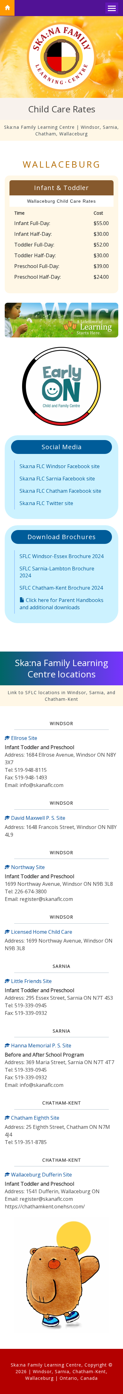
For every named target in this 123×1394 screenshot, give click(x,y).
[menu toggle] (111, 8)
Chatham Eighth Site (34, 1117)
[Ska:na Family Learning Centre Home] (7, 8)
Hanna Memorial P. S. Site (40, 1045)
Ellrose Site (23, 738)
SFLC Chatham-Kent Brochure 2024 (61, 587)
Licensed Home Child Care (41, 931)
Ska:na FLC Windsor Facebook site (60, 466)
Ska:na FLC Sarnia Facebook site (57, 478)
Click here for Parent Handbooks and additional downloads (61, 604)
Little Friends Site (31, 981)
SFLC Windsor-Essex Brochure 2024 (61, 556)
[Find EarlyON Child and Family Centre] (61, 386)
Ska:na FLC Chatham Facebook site (60, 490)
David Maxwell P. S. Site (37, 817)
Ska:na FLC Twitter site (46, 503)
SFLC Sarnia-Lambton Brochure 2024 (57, 572)
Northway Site (27, 867)
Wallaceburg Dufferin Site (41, 1174)
